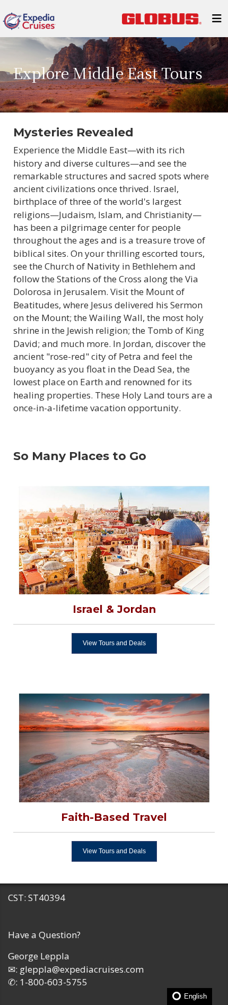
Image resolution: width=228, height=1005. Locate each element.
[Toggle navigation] (216, 21)
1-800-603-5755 (53, 982)
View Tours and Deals (114, 643)
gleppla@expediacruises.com (82, 969)
